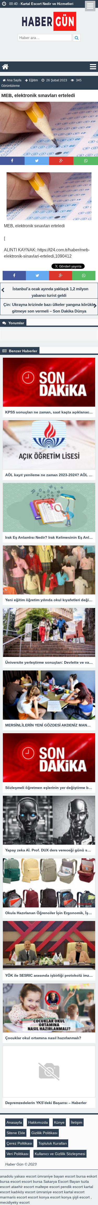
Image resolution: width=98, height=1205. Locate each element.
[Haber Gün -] (49, 20)
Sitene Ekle (16, 1133)
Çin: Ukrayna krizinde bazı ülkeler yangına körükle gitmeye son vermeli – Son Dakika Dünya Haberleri (49, 311)
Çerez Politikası (19, 1143)
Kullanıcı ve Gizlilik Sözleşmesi (60, 1154)
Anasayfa (14, 1122)
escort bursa (32, 1181)
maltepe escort (47, 1187)
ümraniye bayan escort (56, 1176)
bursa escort (10, 1181)
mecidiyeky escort (15, 1202)
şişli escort (81, 1197)
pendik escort (72, 1187)
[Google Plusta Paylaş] (61, 160)
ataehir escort (22, 1187)
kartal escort (74, 1192)
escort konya (38, 1197)
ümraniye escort (49, 1192)
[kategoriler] (93, 66)
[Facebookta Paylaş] (12, 160)
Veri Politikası (17, 1154)
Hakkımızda (38, 1122)
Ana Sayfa (14, 80)
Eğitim (33, 80)
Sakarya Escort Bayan (61, 1181)
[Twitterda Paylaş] (37, 160)
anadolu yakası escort (18, 1176)
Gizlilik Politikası (44, 1133)
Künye (59, 1122)
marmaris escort (13, 1197)
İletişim (76, 1122)
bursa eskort (86, 1176)
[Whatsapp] (86, 160)
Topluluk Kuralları (52, 1143)
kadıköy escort (23, 1192)
